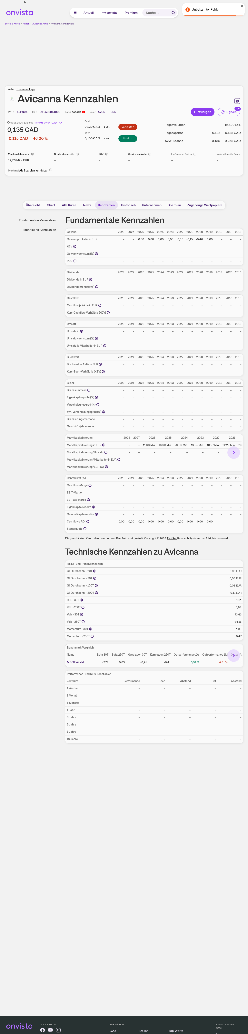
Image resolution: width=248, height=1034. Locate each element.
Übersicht (33, 205)
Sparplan (174, 205)
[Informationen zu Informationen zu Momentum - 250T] (92, 636)
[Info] (32, 154)
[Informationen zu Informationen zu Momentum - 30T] (90, 629)
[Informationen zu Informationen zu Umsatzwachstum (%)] (96, 338)
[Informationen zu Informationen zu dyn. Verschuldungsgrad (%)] (103, 412)
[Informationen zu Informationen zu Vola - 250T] (83, 622)
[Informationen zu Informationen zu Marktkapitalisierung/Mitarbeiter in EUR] (118, 459)
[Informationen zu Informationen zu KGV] (74, 246)
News (87, 205)
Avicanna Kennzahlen (62, 23)
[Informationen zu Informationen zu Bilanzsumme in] (88, 390)
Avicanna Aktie (40, 23)
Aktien (26, 23)
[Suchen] (173, 12)
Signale (231, 112)
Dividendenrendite (64, 154)
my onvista (109, 13)
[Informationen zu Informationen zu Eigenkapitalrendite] (93, 507)
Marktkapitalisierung (18, 154)
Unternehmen (152, 205)
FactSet (172, 538)
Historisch (128, 205)
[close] (242, 6)
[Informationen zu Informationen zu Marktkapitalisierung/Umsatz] (105, 452)
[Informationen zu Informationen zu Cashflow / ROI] (87, 521)
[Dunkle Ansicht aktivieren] (24, 2)
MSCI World (75, 662)
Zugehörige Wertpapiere (204, 205)
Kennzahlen (106, 205)
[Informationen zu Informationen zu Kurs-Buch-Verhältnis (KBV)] (103, 372)
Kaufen (127, 138)
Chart (51, 205)
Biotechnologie (25, 89)
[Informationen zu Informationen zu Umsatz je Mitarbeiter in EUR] (104, 346)
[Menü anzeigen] (75, 13)
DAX (113, 1031)
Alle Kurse (69, 205)
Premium (131, 13)
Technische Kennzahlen (39, 230)
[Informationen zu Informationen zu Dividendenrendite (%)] (96, 287)
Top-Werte (176, 1031)
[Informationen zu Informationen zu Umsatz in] (81, 331)
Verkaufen (128, 127)
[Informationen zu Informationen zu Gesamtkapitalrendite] (96, 514)
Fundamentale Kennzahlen (37, 220)
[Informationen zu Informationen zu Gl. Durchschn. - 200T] (96, 593)
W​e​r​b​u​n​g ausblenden (158, 53)
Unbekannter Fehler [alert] (206, 9)
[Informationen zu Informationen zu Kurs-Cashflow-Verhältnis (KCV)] (108, 313)
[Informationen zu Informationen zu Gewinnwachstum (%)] (96, 254)
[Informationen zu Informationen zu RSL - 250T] (82, 607)
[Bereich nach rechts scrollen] (233, 452)
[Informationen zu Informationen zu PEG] (74, 261)
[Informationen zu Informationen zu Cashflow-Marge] (90, 485)
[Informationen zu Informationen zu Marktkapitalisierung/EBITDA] (106, 467)
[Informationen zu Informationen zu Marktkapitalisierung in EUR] (103, 445)
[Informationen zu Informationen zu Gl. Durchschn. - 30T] (94, 578)
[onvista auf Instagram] (58, 1031)
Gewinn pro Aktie (137, 154)
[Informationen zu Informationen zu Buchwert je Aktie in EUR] (100, 364)
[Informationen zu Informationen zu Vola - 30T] (81, 614)
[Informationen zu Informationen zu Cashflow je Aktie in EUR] (99, 305)
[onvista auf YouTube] (50, 1031)
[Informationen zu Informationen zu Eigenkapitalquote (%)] (96, 397)
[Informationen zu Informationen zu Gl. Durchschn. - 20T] (94, 571)
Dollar (143, 1031)
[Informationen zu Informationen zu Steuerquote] (84, 529)
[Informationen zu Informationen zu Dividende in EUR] (90, 280)
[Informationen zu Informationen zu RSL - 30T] (81, 600)
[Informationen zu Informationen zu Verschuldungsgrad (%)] (97, 405)
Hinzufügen (202, 112)
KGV (101, 154)
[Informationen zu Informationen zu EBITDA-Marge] (88, 500)
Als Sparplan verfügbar (33, 170)
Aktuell (89, 13)
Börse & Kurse (12, 23)
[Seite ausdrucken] (237, 101)
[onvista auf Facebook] (42, 1031)
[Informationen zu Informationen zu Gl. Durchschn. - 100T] (96, 585)
